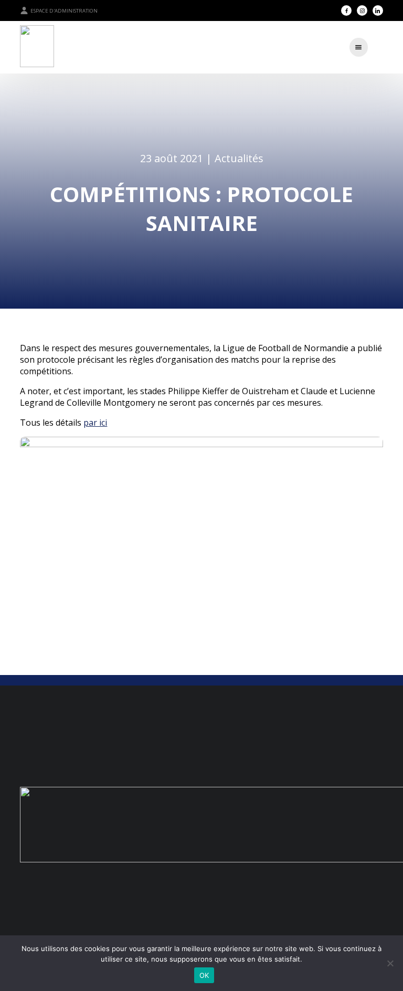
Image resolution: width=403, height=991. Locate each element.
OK (204, 975)
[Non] (390, 963)
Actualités (239, 158)
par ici (95, 422)
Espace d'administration (64, 10)
